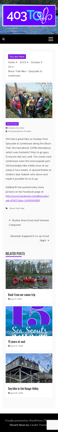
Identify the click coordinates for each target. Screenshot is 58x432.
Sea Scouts (12, 123)
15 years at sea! (16, 341)
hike (22, 208)
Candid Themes (39, 424)
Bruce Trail (14, 208)
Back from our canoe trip (21, 294)
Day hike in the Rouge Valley (23, 388)
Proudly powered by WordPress (24, 420)
